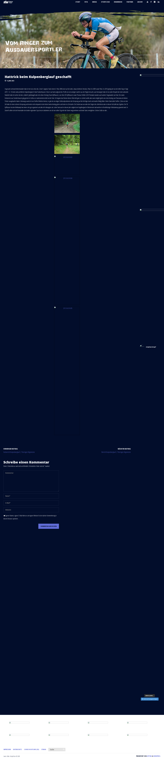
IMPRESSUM (7, 749)
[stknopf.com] (8, 2)
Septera (149, 756)
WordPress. (157, 756)
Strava (43, 749)
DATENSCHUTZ (17, 749)
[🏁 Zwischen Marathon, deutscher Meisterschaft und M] (149, 463)
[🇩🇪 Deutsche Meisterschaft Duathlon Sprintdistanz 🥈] (149, 603)
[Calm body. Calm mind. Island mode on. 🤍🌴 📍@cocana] (149, 677)
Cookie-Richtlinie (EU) (31, 749)
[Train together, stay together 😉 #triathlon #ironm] (149, 652)
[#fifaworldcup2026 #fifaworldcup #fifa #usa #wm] (149, 356)
